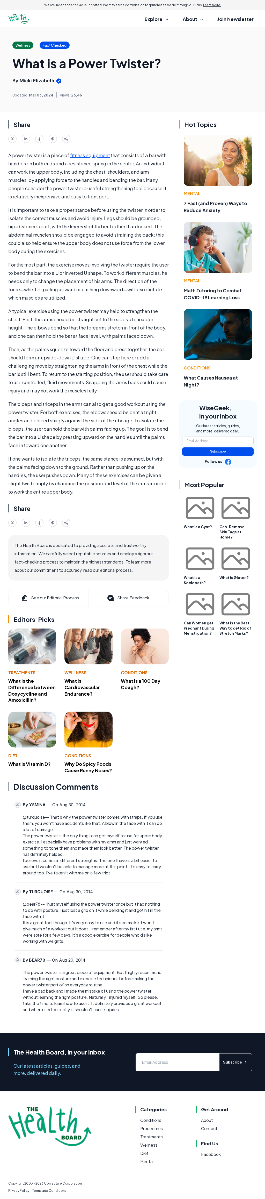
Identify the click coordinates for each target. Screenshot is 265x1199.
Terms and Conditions (49, 1191)
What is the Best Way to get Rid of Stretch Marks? (235, 628)
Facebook (211, 1154)
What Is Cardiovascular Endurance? (82, 687)
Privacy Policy (18, 1191)
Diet (13, 755)
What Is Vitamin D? (29, 764)
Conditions (134, 672)
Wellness (75, 672)
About (207, 1120)
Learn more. (212, 5)
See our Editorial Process (55, 597)
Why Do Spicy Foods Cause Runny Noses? (88, 767)
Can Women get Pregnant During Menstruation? (199, 628)
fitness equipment (90, 155)
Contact (209, 1128)
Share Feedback (133, 597)
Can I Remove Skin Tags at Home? (232, 531)
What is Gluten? (234, 577)
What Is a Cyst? (198, 526)
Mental (192, 193)
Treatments (21, 672)
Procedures (151, 1128)
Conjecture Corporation (63, 1183)
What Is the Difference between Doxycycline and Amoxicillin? (32, 690)
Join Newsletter (235, 19)
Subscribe (218, 451)
